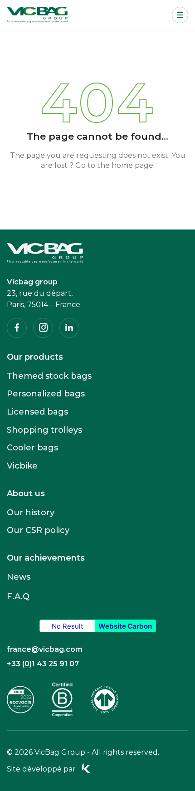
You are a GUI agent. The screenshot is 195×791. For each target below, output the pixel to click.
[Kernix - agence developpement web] (86, 768)
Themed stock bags (49, 376)
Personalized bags (46, 394)
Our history (30, 513)
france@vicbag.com (45, 649)
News (18, 577)
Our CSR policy (38, 530)
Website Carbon (125, 626)
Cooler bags (32, 448)
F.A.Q (18, 596)
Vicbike (22, 466)
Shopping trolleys (44, 430)
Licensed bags (37, 412)
